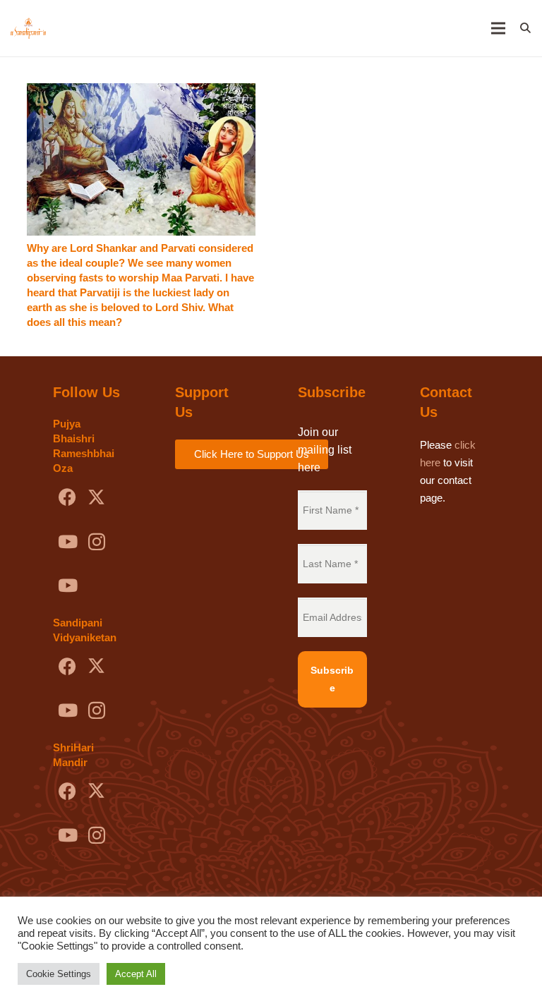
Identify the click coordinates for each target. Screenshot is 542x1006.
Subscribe (332, 679)
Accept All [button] (136, 974)
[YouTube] (67, 542)
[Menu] (498, 28)
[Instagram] (96, 542)
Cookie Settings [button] (58, 974)
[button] (525, 28)
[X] (96, 497)
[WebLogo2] (28, 28)
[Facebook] (67, 497)
